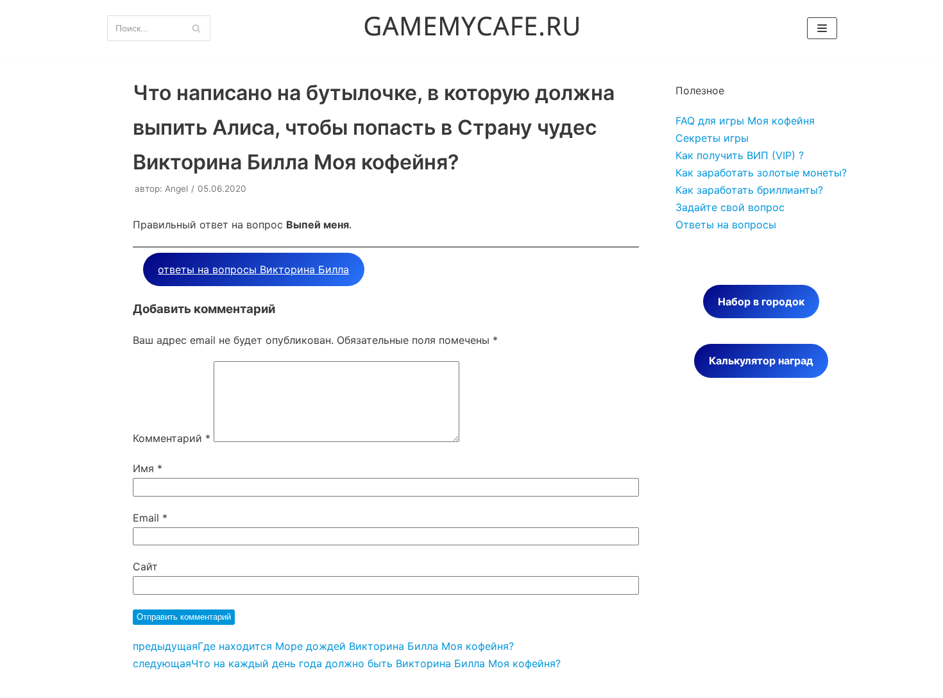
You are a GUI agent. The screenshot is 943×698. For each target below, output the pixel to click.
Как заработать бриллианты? (749, 189)
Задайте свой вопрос (730, 207)
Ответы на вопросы (725, 224)
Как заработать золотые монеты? (761, 172)
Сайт (145, 566)
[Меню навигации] (822, 28)
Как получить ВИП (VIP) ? (739, 155)
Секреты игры (712, 138)
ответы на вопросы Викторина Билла (253, 269)
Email (150, 517)
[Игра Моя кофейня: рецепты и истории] (471, 28)
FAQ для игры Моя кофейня (745, 120)
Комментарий (171, 438)
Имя (147, 468)
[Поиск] (196, 28)
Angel (176, 188)
